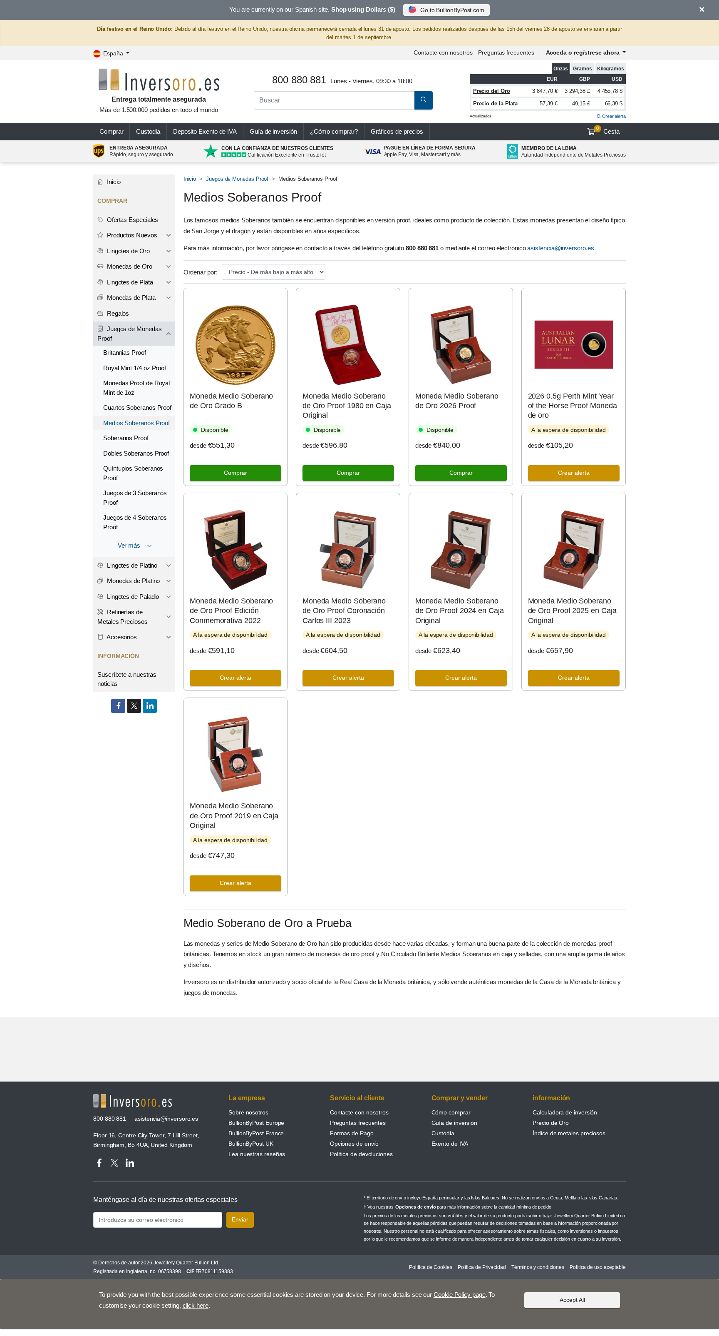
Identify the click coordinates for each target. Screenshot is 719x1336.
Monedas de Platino (132, 580)
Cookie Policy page (460, 1294)
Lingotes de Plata (129, 282)
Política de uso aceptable (598, 1267)
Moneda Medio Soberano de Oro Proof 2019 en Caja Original (234, 816)
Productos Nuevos (131, 235)
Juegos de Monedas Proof (237, 179)
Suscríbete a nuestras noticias (126, 679)
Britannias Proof (124, 352)
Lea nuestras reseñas (256, 1154)
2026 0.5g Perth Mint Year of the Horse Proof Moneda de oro (572, 406)
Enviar (240, 1219)
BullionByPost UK (250, 1143)
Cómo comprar (451, 1112)
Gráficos (397, 131)
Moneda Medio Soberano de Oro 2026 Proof (456, 401)
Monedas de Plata (130, 297)
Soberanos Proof (126, 437)
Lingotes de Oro (127, 250)
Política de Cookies (430, 1267)
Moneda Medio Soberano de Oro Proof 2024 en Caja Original (459, 611)
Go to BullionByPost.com (452, 10)
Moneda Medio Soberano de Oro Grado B (231, 401)
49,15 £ (581, 103)
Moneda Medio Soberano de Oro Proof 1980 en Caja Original (346, 406)
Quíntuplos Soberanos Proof (133, 473)
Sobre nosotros (248, 1112)
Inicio (189, 179)
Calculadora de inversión (565, 1112)
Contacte (443, 52)
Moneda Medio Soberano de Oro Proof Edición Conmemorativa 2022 (231, 611)
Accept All (572, 1299)
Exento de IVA (205, 131)
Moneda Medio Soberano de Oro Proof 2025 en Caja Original (572, 611)
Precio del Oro (491, 91)
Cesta (608, 130)
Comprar (111, 131)
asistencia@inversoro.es (166, 1118)
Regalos (117, 313)
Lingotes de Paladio (132, 596)
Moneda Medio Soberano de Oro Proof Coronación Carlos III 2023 (344, 611)
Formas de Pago (352, 1133)
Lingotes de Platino (131, 565)
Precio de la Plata (495, 103)
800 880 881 (109, 1118)
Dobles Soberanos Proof (136, 453)
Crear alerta (613, 116)
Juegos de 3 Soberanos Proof (135, 497)
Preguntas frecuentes (506, 52)
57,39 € (548, 103)
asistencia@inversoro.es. (561, 248)
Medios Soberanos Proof (136, 422)
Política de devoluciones (361, 1154)
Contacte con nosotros (359, 1112)
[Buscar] (423, 100)
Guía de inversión (273, 131)
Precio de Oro (551, 1122)
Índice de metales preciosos (569, 1133)
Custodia (148, 131)
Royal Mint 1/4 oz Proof (134, 367)
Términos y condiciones (537, 1267)
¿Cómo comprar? (334, 131)
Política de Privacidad (482, 1267)
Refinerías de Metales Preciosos (122, 616)
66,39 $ (613, 103)
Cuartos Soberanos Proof (137, 407)
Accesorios (121, 637)
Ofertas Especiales (131, 219)
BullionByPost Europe (256, 1122)
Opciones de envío (354, 1143)
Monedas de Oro (128, 266)
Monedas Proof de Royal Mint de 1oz (136, 387)
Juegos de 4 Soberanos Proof (135, 522)
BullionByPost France (256, 1133)
